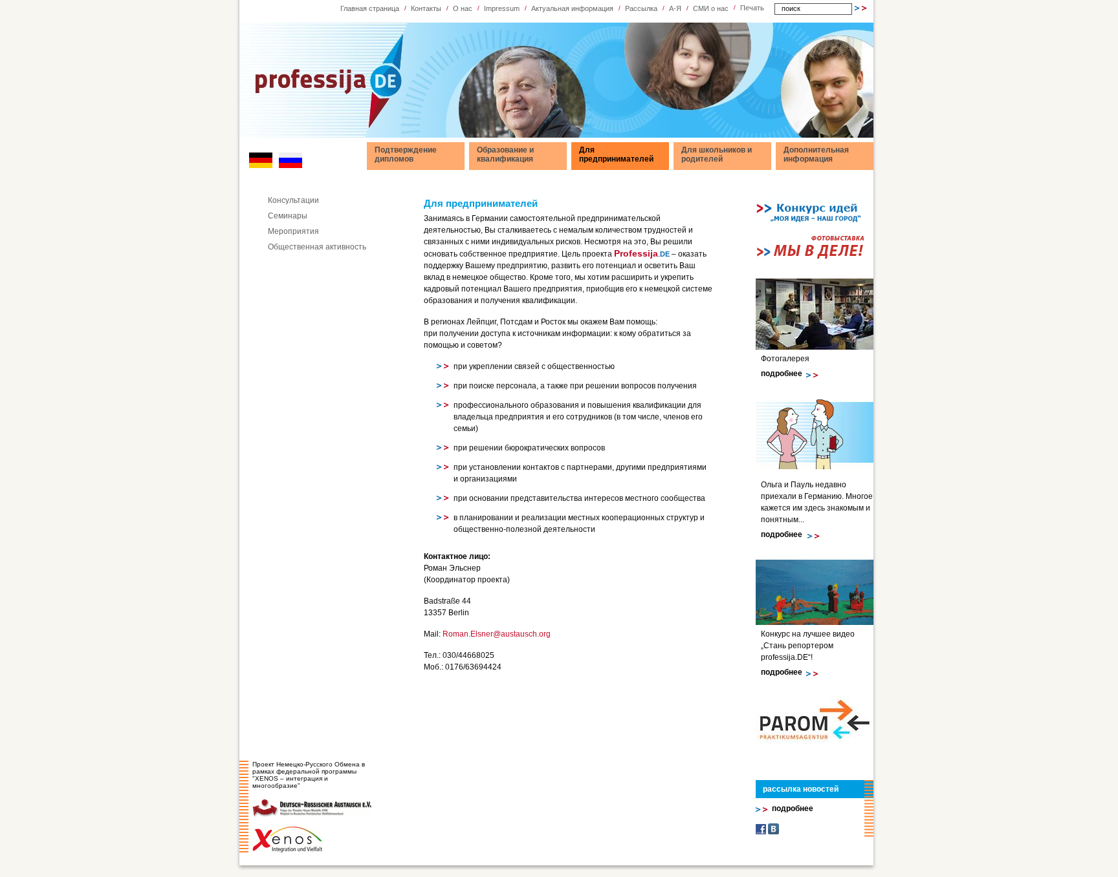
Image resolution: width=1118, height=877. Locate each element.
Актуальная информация (572, 8)
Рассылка (641, 8)
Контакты (426, 8)
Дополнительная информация (816, 154)
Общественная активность (317, 246)
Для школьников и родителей (716, 154)
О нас (462, 8)
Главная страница (369, 8)
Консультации (293, 200)
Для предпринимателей (616, 154)
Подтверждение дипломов (406, 154)
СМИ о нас (711, 8)
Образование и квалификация (505, 154)
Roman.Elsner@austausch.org (497, 634)
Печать (752, 8)
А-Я (675, 8)
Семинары (287, 215)
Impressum (502, 8)
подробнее (781, 373)
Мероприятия (293, 231)
